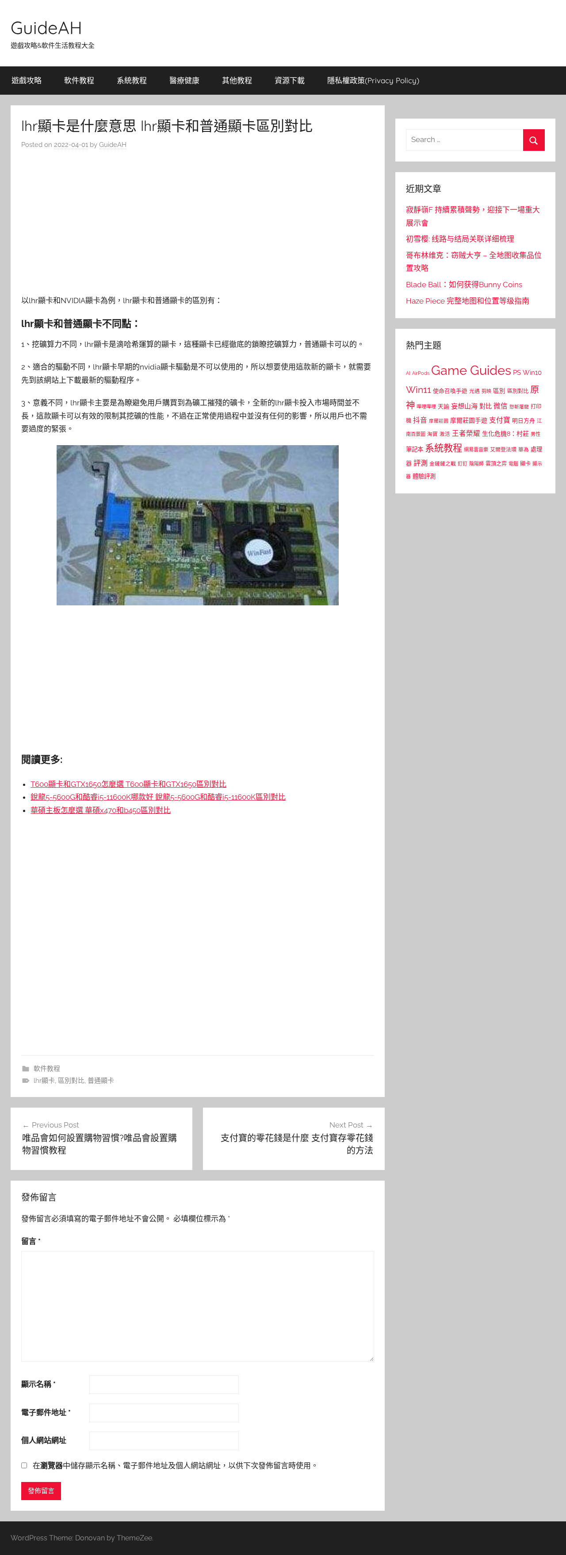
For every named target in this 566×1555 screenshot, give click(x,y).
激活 (445, 434)
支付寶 (499, 420)
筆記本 (414, 449)
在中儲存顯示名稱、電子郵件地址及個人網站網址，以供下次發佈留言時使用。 (175, 1465)
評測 (420, 463)
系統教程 (132, 80)
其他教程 (237, 80)
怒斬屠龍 (519, 407)
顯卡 (525, 463)
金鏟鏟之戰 (442, 464)
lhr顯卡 (44, 1081)
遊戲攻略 (26, 80)
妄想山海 (464, 406)
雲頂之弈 (496, 464)
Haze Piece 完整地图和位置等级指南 (467, 300)
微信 (500, 406)
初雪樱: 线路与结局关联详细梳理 (460, 239)
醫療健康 (184, 80)
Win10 (532, 373)
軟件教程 (79, 80)
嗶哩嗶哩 (426, 407)
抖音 (420, 420)
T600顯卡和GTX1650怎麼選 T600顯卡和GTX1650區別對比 (128, 784)
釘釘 (462, 464)
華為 (523, 449)
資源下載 (290, 80)
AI (408, 373)
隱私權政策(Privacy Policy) (373, 80)
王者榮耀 (466, 433)
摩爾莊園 (438, 420)
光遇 (474, 391)
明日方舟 (523, 420)
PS (517, 372)
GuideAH (46, 27)
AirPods (420, 373)
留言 (31, 1241)
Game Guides (471, 370)
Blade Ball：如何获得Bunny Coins (464, 284)
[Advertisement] (197, 225)
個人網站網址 (43, 1440)
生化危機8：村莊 (505, 433)
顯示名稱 (38, 1384)
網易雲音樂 (476, 449)
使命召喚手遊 (450, 391)
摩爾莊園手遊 (468, 420)
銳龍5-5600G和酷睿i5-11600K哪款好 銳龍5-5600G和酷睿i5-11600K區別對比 (158, 797)
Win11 (418, 390)
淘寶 (432, 434)
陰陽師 (476, 464)
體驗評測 (424, 476)
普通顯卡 (101, 1081)
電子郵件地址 (46, 1412)
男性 (535, 434)
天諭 (443, 406)
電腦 (513, 464)
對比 (485, 406)
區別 (499, 390)
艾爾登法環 (503, 449)
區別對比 (71, 1081)
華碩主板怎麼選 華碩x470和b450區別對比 (101, 810)
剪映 (486, 391)
